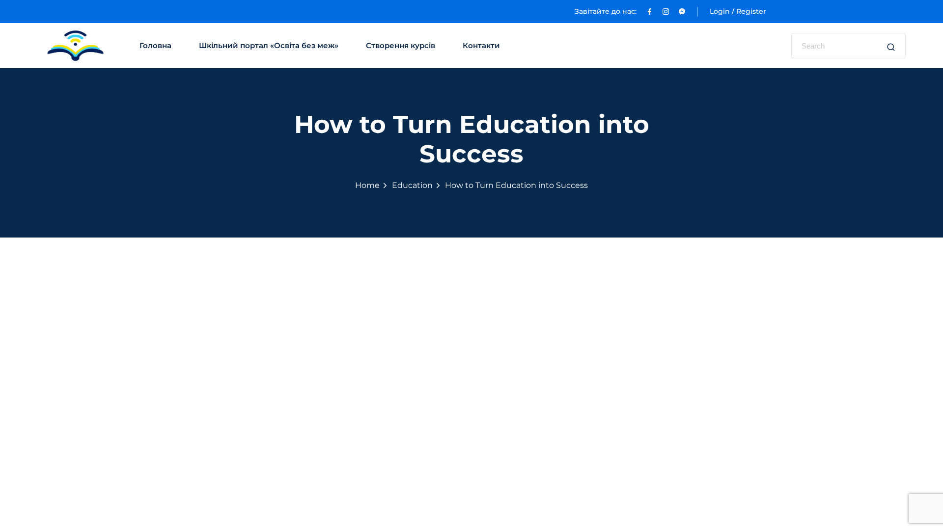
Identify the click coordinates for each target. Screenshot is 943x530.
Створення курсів (400, 45)
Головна (155, 45)
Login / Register (738, 11)
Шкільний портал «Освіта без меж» (268, 45)
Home (367, 185)
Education (412, 185)
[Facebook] (649, 11)
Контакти (481, 45)
